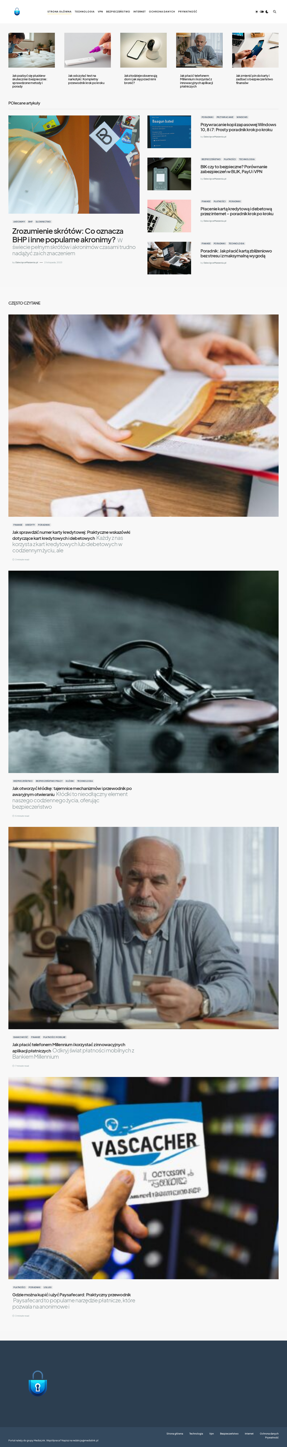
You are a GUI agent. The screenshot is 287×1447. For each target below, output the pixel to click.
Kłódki (70, 781)
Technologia (247, 159)
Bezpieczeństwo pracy (49, 781)
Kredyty (30, 525)
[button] (262, 11)
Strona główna (175, 1434)
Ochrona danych (269, 1434)
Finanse (206, 201)
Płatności (230, 159)
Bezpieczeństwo (211, 159)
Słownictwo (43, 222)
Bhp (30, 222)
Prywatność (272, 1437)
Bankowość (20, 1037)
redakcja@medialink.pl (85, 1440)
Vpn (211, 1434)
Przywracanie (225, 117)
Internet (249, 1434)
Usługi (48, 1287)
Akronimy (19, 222)
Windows (242, 117)
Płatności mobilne (54, 1037)
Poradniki (208, 117)
